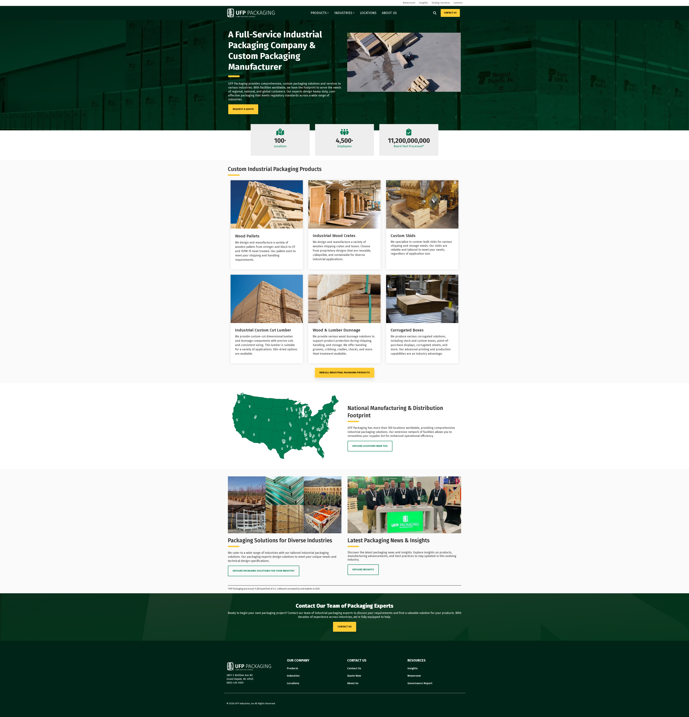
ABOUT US (389, 13)
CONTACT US (450, 12)
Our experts (294, 91)
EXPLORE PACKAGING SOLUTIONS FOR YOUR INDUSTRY (263, 570)
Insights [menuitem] (423, 2)
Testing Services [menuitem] (441, 2)
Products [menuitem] (292, 668)
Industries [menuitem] (293, 675)
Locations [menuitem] (293, 683)
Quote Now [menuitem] (354, 675)
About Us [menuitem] (352, 683)
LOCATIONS (368, 13)
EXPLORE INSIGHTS (363, 569)
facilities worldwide (272, 87)
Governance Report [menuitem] (419, 683)
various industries (240, 87)
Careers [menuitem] (458, 2)
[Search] (434, 13)
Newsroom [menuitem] (409, 2)
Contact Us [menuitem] (354, 668)
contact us (345, 626)
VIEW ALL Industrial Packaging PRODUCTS (344, 372)
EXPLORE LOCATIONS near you (370, 446)
